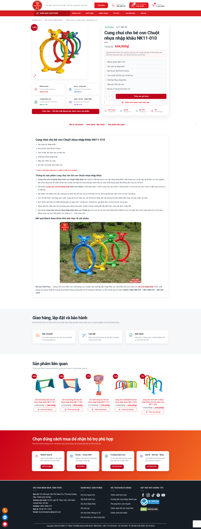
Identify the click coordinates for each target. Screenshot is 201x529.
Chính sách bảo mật (119, 495)
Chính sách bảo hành (119, 513)
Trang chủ (76, 13)
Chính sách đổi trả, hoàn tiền (122, 508)
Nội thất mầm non (88, 499)
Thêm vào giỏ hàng (141, 96)
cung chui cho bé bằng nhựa (58, 187)
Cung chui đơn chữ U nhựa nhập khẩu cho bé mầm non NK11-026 (153, 402)
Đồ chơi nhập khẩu (53, 20)
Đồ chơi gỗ (85, 508)
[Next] (165, 395)
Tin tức (116, 13)
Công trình (103, 13)
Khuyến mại (130, 13)
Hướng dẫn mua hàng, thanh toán (124, 499)
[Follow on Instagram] (148, 495)
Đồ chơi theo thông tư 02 (91, 513)
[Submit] (101, 5)
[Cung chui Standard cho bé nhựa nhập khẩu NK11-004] (126, 385)
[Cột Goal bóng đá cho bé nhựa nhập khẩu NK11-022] (72, 385)
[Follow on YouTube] (163, 495)
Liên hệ (143, 13)
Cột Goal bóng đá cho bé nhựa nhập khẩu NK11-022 (72, 401)
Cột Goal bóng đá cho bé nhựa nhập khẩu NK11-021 (45, 401)
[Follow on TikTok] (153, 495)
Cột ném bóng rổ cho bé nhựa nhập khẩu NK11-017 (99, 401)
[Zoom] (35, 76)
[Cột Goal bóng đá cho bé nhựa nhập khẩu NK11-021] (45, 385)
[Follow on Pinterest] (158, 495)
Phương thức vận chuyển (121, 504)
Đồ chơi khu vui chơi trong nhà (93, 517)
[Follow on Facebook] (143, 495)
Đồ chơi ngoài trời (88, 495)
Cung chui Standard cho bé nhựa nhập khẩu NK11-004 (126, 401)
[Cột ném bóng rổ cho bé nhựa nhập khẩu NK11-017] (99, 385)
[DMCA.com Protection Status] (149, 509)
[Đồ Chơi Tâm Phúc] (37, 5)
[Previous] (32, 395)
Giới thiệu (90, 13)
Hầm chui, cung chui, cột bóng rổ (81, 20)
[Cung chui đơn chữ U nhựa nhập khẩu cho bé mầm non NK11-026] (153, 385)
